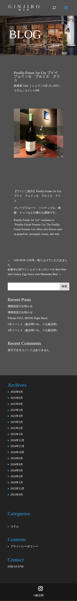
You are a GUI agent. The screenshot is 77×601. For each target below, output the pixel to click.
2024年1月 (16, 482)
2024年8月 (16, 464)
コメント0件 (31, 90)
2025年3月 (16, 422)
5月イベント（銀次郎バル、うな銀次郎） (33, 324)
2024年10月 (17, 452)
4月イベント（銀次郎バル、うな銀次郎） (33, 330)
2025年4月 (16, 416)
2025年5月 (16, 410)
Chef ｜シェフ (31, 85)
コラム (18, 90)
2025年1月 (16, 434)
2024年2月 (16, 476)
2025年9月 (16, 397)
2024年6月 (16, 470)
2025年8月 (16, 404)
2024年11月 (17, 446)
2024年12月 (17, 440)
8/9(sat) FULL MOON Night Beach (28, 318)
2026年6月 (16, 391)
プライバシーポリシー (24, 546)
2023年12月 (17, 488)
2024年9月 (16, 458)
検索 (64, 286)
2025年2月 (16, 428)
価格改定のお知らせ (20, 306)
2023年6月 (16, 494)
